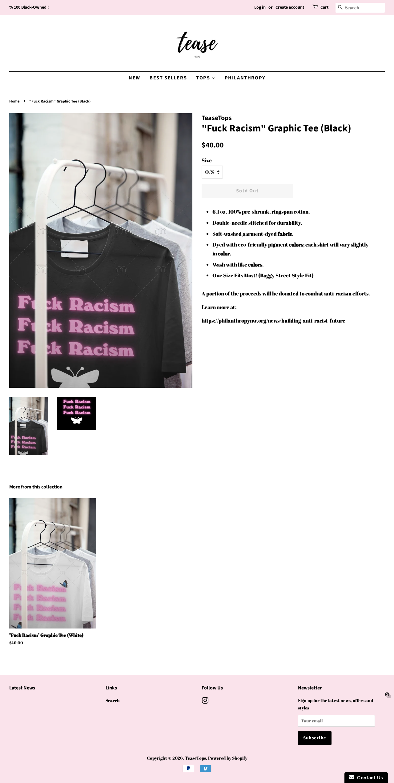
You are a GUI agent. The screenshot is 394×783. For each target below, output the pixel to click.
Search (113, 700)
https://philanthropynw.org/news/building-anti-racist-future (273, 320)
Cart (324, 7)
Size (207, 160)
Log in (260, 7)
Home (14, 101)
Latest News (22, 688)
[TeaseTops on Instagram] (205, 702)
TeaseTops (195, 758)
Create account (289, 7)
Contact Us (368, 777)
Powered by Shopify (227, 758)
